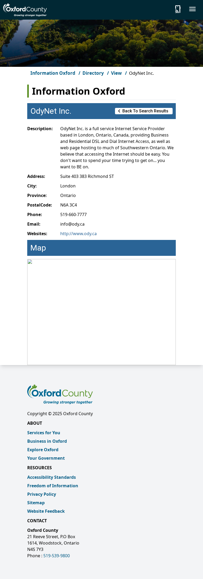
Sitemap (36, 503)
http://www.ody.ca (78, 233)
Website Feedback (46, 511)
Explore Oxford (42, 450)
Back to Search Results (142, 111)
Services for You (43, 433)
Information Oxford (52, 73)
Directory (93, 73)
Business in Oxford (47, 441)
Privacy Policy (41, 494)
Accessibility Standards (51, 477)
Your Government (46, 458)
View (116, 73)
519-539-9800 (56, 556)
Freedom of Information (52, 486)
